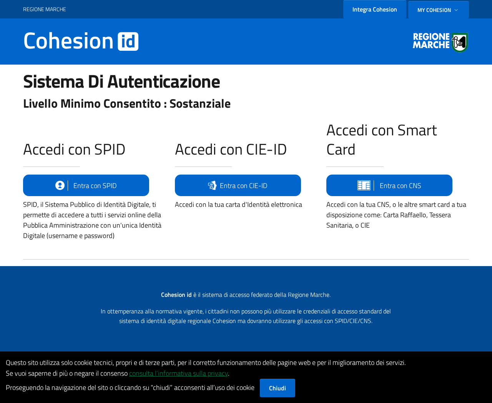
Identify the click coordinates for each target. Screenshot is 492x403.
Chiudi (277, 388)
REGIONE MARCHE (44, 9)
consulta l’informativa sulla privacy (178, 373)
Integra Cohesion (374, 9)
